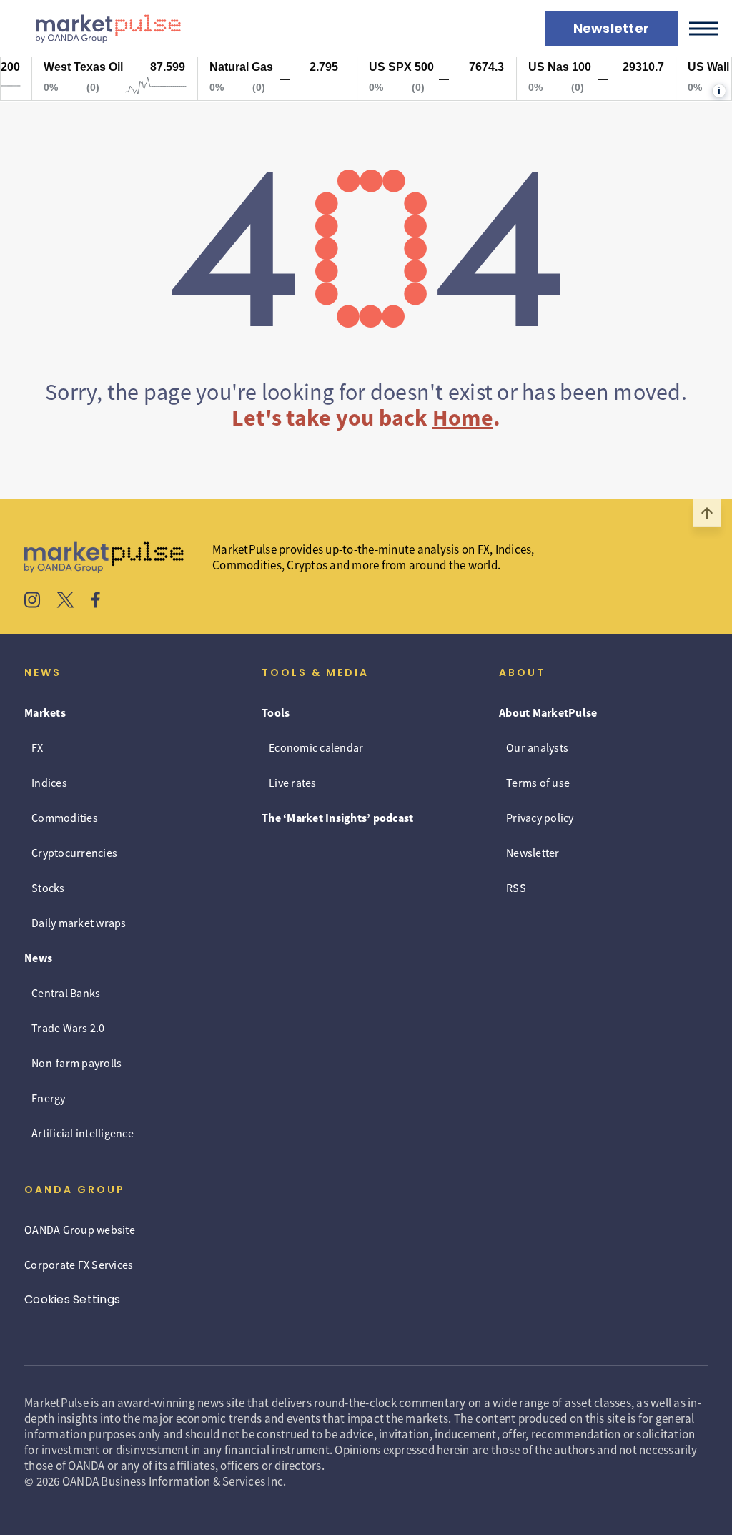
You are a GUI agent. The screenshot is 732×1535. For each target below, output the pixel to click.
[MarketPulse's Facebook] (95, 602)
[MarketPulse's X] (65, 601)
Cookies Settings (72, 1299)
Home (462, 417)
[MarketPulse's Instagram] (32, 602)
